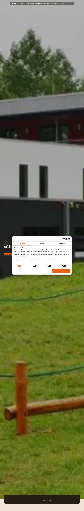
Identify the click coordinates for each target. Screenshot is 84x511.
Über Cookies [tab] (62, 243)
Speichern (41, 271)
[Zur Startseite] (13, 3)
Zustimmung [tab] (22, 243)
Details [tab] (42, 243)
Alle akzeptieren (60, 271)
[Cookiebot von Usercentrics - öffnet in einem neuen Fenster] (64, 239)
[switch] (34, 266)
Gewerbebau (18, 3)
